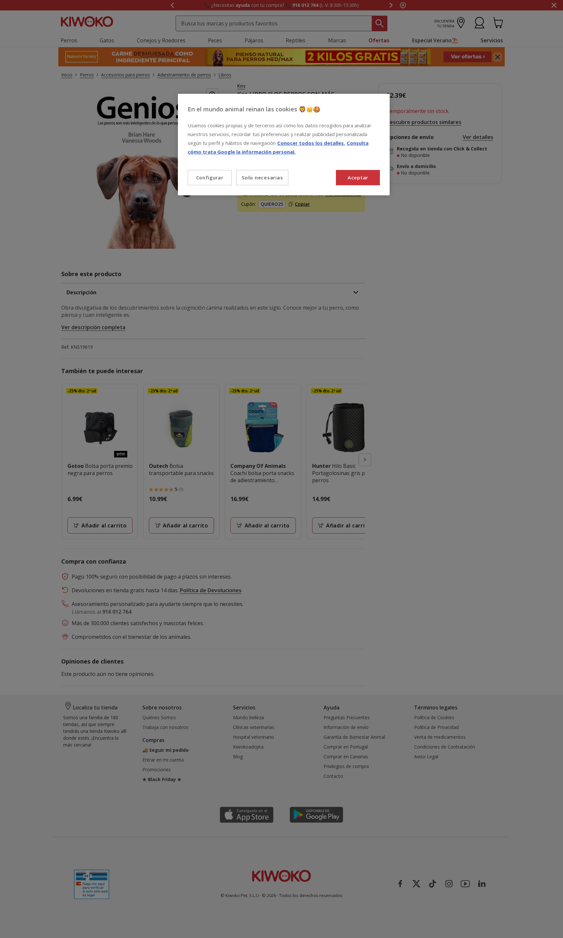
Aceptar (358, 177)
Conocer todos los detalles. (311, 143)
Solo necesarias (262, 177)
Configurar (210, 178)
